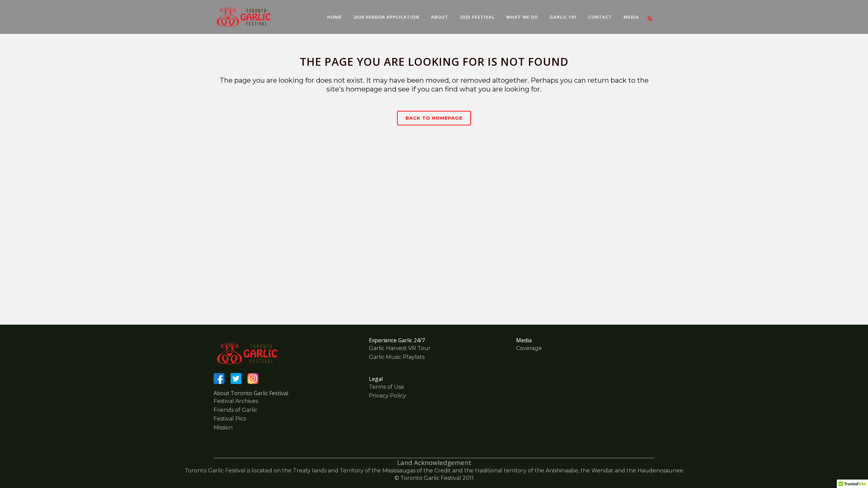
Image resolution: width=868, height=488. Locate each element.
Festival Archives (236, 401)
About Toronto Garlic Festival (251, 393)
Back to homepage (434, 118)
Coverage (529, 348)
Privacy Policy (387, 395)
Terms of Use (386, 387)
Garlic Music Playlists (397, 357)
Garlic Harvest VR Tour (400, 348)
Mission (223, 427)
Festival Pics (230, 418)
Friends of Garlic (235, 410)
